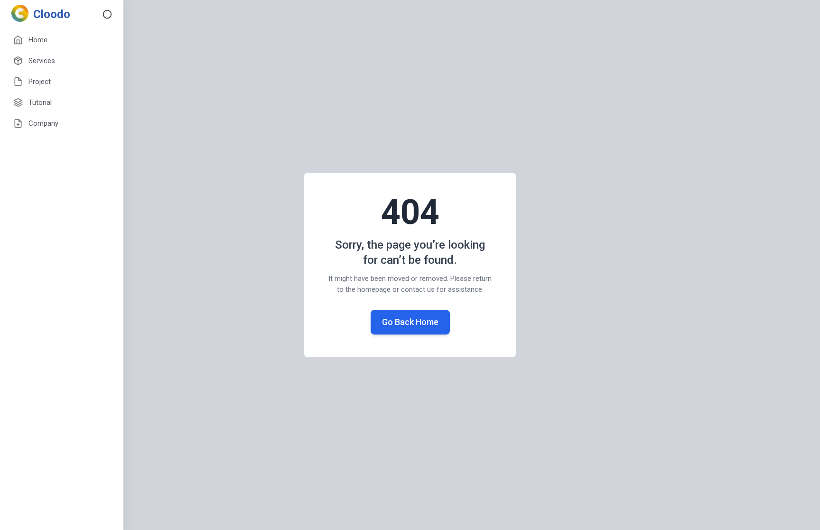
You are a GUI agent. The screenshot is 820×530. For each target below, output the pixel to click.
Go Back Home (410, 322)
